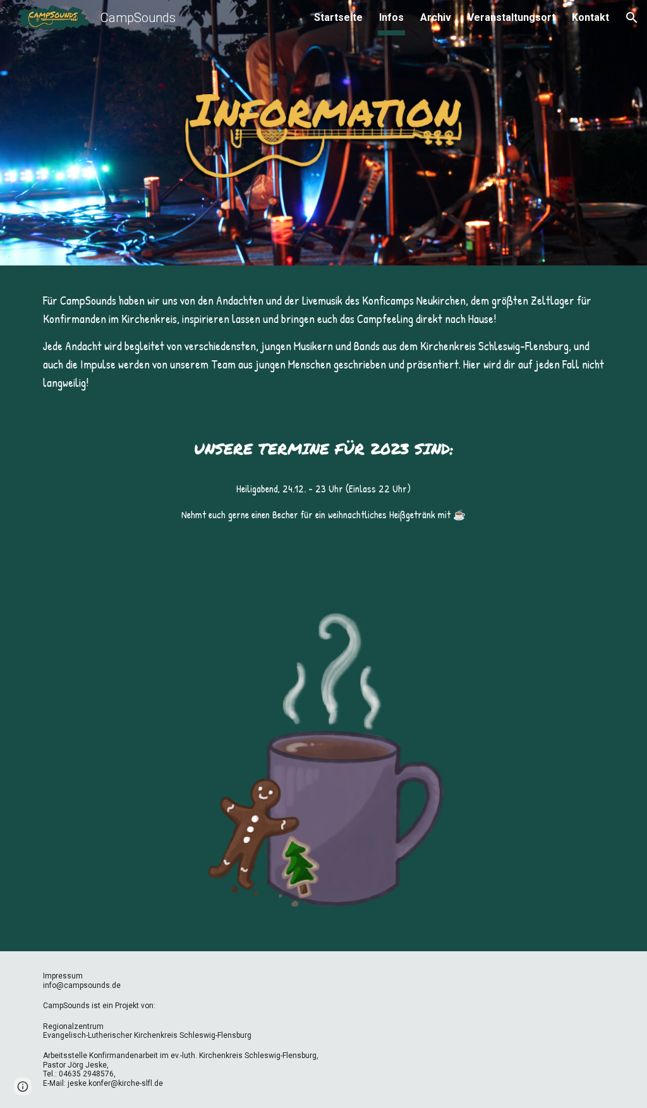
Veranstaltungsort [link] (511, 17)
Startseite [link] (338, 17)
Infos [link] (391, 17)
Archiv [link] (435, 17)
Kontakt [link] (590, 17)
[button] (632, 18)
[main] (324, 342)
